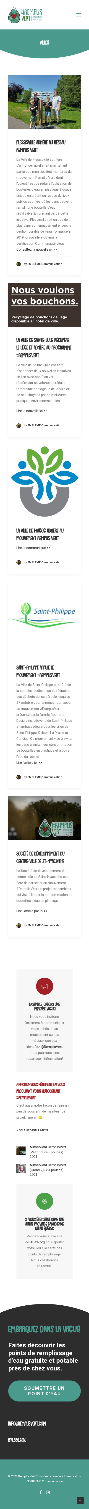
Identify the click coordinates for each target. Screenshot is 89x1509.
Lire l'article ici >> (29, 763)
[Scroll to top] (80, 1500)
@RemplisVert (51, 1047)
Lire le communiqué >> (33, 548)
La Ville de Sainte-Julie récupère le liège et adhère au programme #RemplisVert (43, 346)
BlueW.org (37, 1242)
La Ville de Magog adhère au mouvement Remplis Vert (40, 533)
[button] (78, 14)
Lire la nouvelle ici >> (31, 411)
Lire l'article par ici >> (32, 911)
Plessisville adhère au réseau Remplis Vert (40, 145)
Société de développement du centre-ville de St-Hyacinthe (40, 856)
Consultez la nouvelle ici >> (36, 249)
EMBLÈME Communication (45, 1481)
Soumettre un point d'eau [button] (45, 1391)
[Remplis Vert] (25, 14)
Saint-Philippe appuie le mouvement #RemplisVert (38, 670)
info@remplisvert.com (27, 1422)
